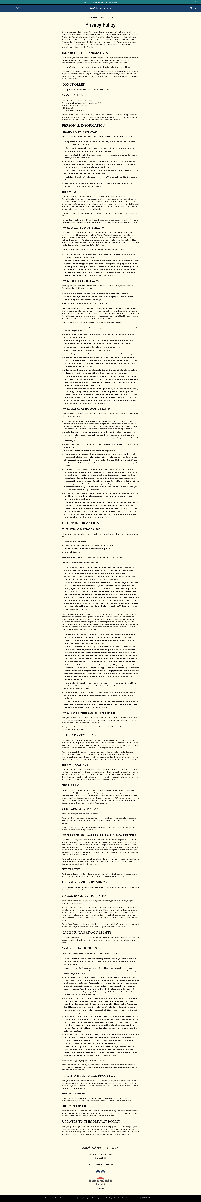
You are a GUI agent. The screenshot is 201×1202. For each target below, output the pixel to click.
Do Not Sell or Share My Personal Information (126, 1198)
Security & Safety (83, 1198)
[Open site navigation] (5, 8)
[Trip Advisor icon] (103, 1173)
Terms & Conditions (60, 1198)
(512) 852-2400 (100, 1158)
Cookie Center (72, 1198)
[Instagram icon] (98, 1173)
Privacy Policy (49, 1198)
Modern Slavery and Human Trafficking (101, 1198)
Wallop (102, 1188)
